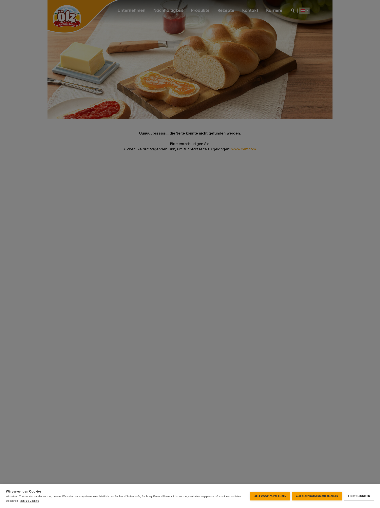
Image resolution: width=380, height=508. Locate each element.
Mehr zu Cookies (29, 500)
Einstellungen (359, 496)
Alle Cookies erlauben (270, 496)
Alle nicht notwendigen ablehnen (317, 496)
